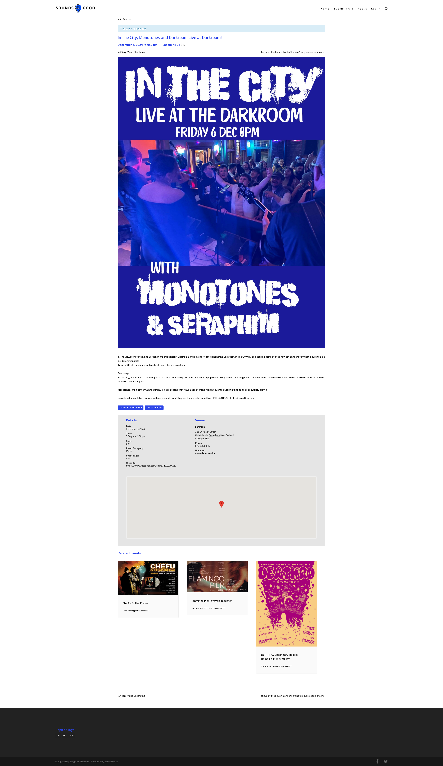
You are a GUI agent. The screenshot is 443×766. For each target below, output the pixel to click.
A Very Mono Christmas (131, 51)
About (362, 8)
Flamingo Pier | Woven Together (212, 600)
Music (129, 451)
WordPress (111, 761)
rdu (128, 458)
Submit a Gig (344, 8)
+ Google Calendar (130, 408)
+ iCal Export (154, 408)
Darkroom (200, 426)
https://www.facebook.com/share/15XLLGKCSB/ (151, 465)
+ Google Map (202, 438)
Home (325, 8)
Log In (376, 8)
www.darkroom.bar (205, 453)
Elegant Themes (79, 761)
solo (72, 735)
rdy (64, 735)
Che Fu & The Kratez (135, 603)
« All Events (124, 19)
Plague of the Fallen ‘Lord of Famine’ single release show (292, 51)
